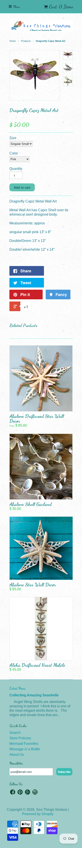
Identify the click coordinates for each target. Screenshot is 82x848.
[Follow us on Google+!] (27, 792)
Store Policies (20, 738)
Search (15, 732)
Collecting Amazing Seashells (34, 695)
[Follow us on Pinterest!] (20, 792)
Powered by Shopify (37, 814)
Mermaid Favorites (23, 743)
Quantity (15, 168)
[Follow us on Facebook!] (12, 792)
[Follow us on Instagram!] (35, 792)
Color (13, 153)
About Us (16, 754)
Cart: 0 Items (61, 6)
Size (12, 138)
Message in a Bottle (24, 749)
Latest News (17, 688)
